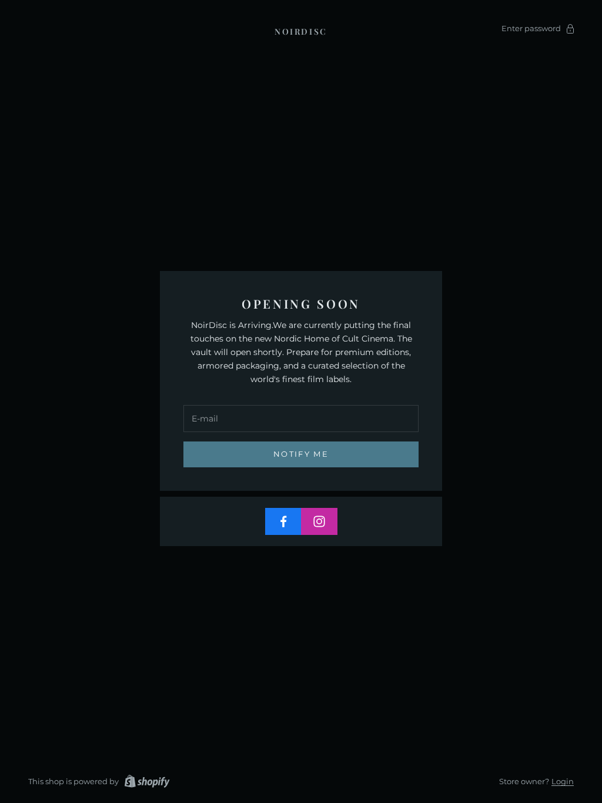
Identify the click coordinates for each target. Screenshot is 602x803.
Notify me (301, 454)
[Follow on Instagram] (319, 521)
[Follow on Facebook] (283, 521)
